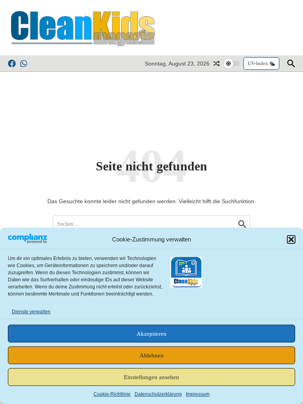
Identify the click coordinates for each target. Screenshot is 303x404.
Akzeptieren (151, 334)
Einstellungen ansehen (151, 377)
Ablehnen (152, 355)
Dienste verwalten (31, 311)
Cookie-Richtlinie (112, 394)
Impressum (197, 394)
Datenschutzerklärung (158, 394)
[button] (291, 239)
